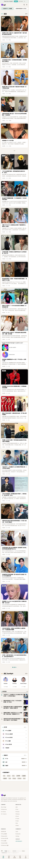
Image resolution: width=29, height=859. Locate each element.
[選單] (26, 4)
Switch (16, 1)
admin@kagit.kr (19, 841)
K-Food (17, 816)
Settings (17, 836)
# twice (8, 775)
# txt (4, 775)
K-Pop (17, 809)
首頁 (16, 807)
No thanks (21, 1)
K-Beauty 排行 (4, 836)
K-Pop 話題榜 (7, 730)
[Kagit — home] (3, 5)
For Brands (3, 811)
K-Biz (17, 823)
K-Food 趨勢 (7, 740)
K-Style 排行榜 (7, 744)
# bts (13, 775)
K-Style (17, 820)
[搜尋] (24, 4)
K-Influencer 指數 (4, 845)
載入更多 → (14, 667)
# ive (24, 778)
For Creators (4, 814)
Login (17, 831)
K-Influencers (4, 809)
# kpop (14, 778)
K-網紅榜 (6, 747)
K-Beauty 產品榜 (8, 734)
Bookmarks (18, 833)
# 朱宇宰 (18, 775)
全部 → (26, 13)
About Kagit (3, 807)
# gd (10, 778)
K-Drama (17, 811)
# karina (19, 778)
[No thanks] (24, 1)
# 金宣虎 (23, 775)
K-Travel (17, 818)
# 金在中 (5, 778)
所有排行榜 (3, 831)
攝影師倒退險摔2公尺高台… (21, 8)
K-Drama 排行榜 (7, 737)
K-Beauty (17, 814)
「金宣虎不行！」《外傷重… (7, 8)
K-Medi (17, 825)
